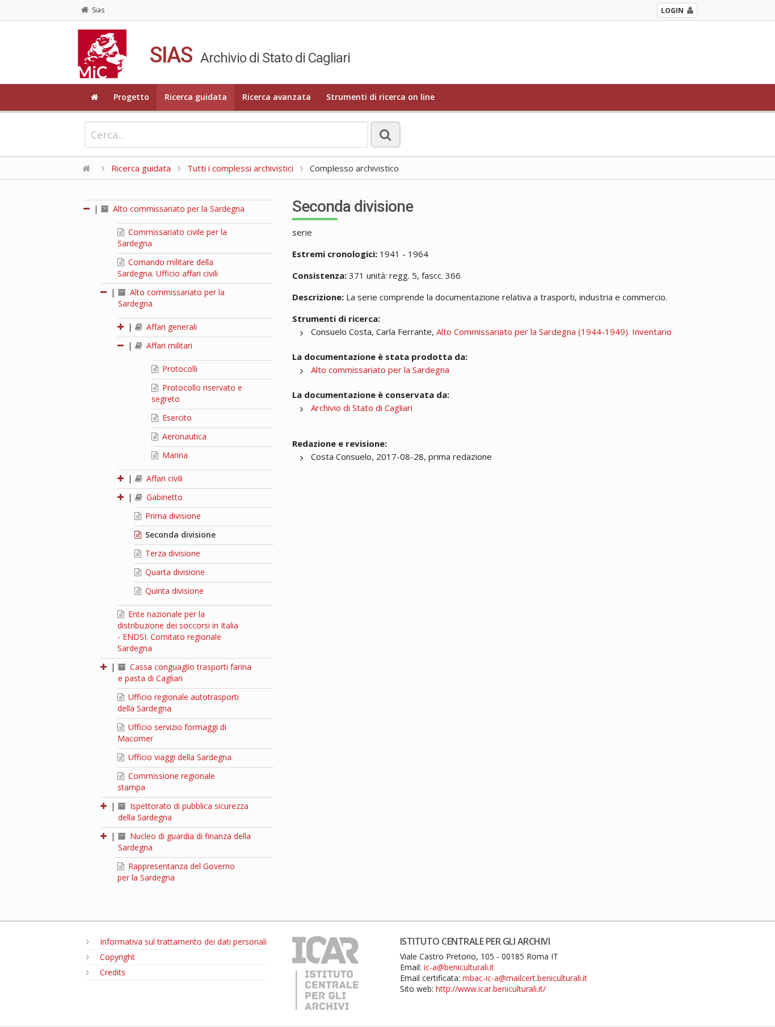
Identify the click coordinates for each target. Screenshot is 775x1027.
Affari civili (163, 478)
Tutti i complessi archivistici (240, 168)
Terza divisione (171, 553)
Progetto (131, 96)
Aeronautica (183, 436)
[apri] (121, 326)
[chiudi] (104, 292)
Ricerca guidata (196, 96)
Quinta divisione (173, 590)
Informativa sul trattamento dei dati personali (182, 941)
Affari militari (168, 345)
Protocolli (178, 368)
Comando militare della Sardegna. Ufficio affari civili (167, 268)
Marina (174, 455)
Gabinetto (163, 497)
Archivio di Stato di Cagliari (361, 407)
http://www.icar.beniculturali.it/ (491, 988)
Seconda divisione (179, 534)
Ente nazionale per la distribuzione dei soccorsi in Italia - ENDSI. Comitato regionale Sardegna (177, 631)
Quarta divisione (174, 572)
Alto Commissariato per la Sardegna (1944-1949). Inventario (554, 331)
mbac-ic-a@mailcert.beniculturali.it (524, 977)
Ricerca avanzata (276, 96)
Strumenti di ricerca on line (380, 96)
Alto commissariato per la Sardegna (178, 208)
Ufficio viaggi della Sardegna (178, 757)
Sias (98, 10)
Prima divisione (172, 515)
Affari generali (170, 326)
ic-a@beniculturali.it (459, 967)
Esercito (176, 417)
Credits (111, 972)
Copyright (116, 956)
